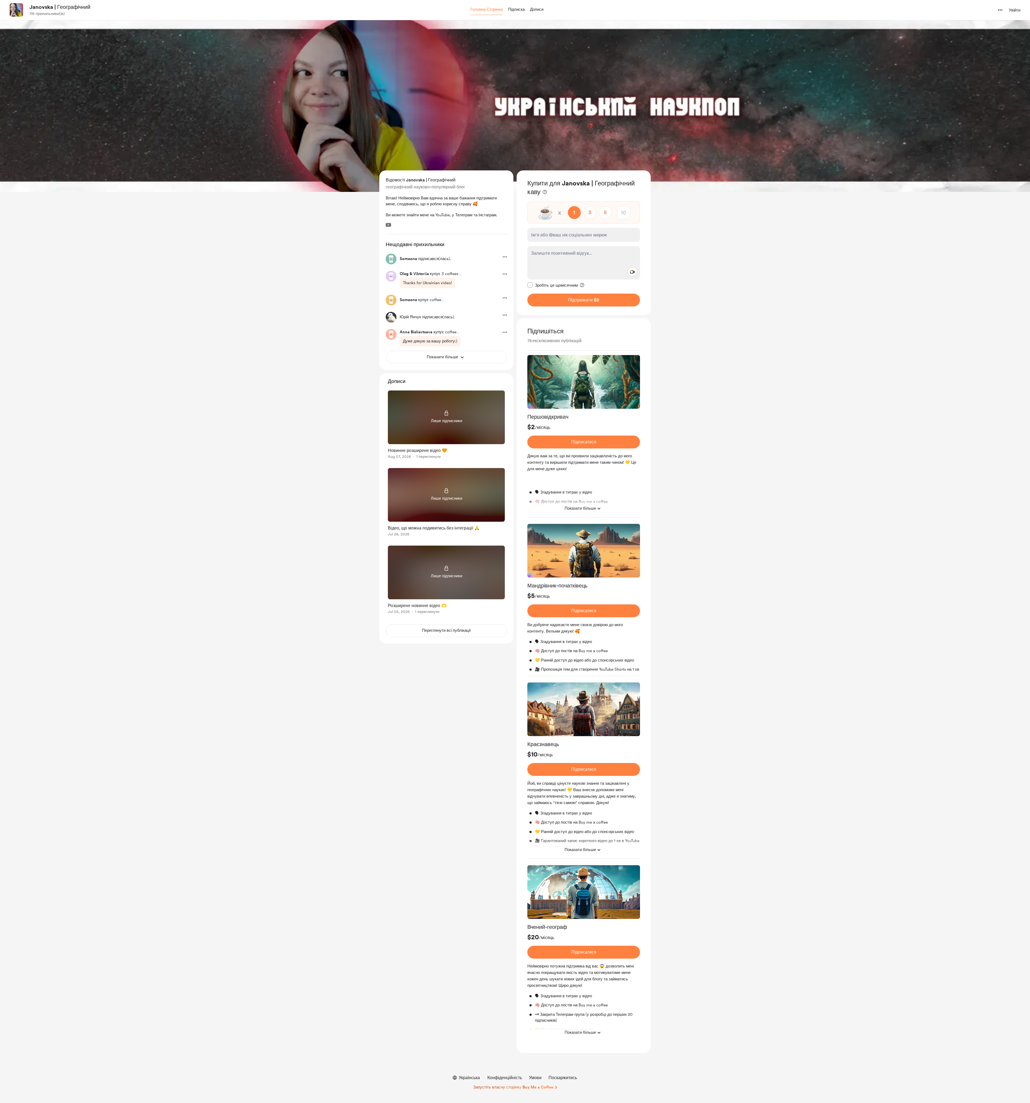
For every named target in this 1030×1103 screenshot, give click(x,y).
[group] (583, 436)
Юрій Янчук (410, 317)
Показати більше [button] (580, 508)
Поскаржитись (563, 1077)
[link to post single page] (446, 425)
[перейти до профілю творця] (16, 10)
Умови (535, 1077)
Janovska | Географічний (60, 7)
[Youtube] (388, 225)
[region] (584, 242)
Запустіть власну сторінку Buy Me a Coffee (513, 1087)
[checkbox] (552, 285)
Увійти (1014, 10)
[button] (486, 9)
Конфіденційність (504, 1077)
